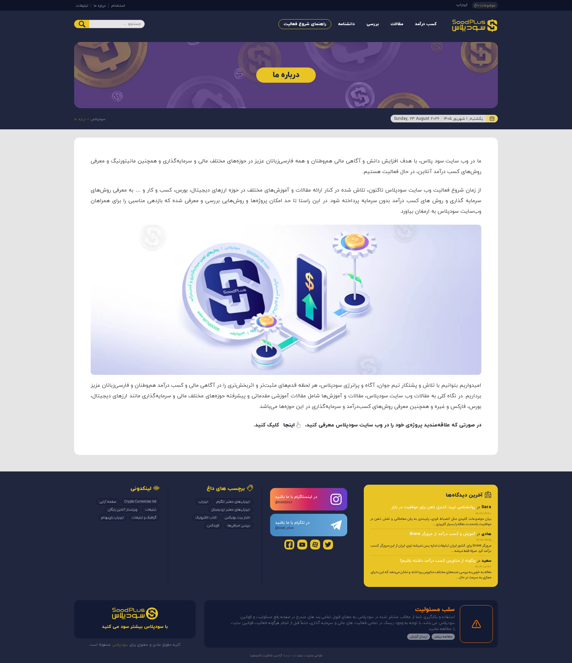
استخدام (118, 5)
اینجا (289, 425)
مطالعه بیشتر (443, 636)
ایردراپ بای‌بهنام (112, 517)
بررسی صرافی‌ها (238, 525)
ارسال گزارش (418, 636)
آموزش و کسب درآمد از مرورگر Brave (442, 534)
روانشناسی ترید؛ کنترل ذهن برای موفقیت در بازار (433, 507)
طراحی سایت (313, 655)
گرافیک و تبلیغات (144, 517)
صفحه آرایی (107, 501)
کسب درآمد (426, 24)
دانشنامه (346, 24)
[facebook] (289, 545)
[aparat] (315, 545)
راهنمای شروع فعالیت (305, 24)
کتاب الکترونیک (205, 517)
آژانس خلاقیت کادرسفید (266, 655)
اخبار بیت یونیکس (237, 517)
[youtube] (302, 545)
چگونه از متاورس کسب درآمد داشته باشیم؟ (438, 560)
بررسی (372, 24)
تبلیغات (82, 5)
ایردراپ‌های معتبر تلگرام (233, 501)
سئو (300, 655)
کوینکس (213, 525)
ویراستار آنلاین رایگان (122, 509)
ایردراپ (461, 4)
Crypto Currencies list (140, 501)
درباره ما (100, 5)
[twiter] (328, 545)
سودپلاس (97, 119)
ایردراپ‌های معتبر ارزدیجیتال (231, 509)
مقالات (397, 24)
